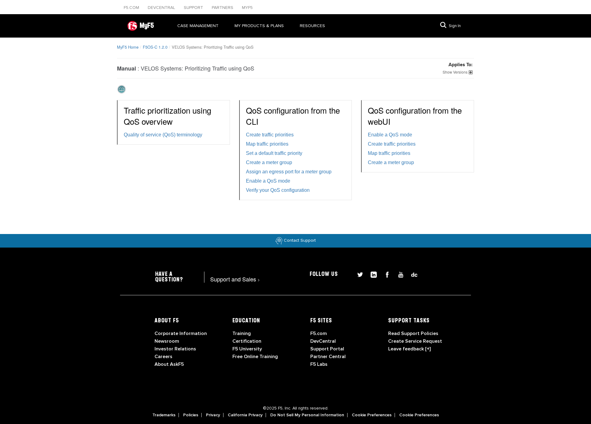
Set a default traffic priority (274, 153)
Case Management (198, 25)
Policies (190, 415)
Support (194, 7)
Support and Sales (235, 279)
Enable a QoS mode (268, 181)
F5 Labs (319, 364)
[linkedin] (371, 274)
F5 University (247, 349)
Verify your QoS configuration (278, 190)
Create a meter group (269, 162)
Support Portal (327, 349)
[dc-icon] (411, 274)
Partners (223, 7)
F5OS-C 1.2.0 (155, 47)
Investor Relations (175, 349)
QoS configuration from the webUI (415, 115)
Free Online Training (255, 356)
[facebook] (385, 274)
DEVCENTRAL (162, 7)
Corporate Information (181, 333)
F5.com (132, 7)
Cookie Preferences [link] (372, 415)
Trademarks (163, 415)
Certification (246, 341)
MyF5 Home (128, 47)
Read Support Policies (413, 333)
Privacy (213, 415)
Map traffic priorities (267, 144)
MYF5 (247, 7)
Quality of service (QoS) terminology (163, 134)
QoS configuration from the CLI (293, 115)
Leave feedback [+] (409, 349)
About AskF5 (169, 364)
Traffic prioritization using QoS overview (167, 115)
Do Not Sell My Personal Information (307, 415)
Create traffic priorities (270, 134)
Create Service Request (415, 341)
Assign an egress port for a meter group (289, 171)
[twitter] (357, 274)
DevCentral (323, 341)
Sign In (455, 25)
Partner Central (328, 356)
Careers (163, 356)
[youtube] (398, 274)
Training (241, 333)
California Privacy (245, 415)
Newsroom (167, 341)
